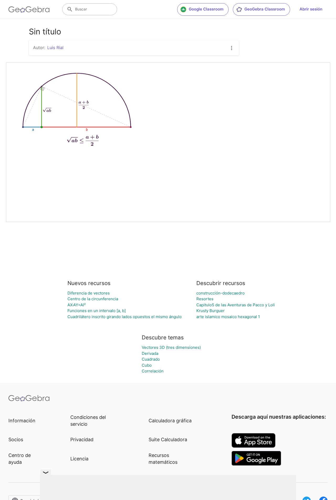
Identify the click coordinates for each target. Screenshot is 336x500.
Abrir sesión (311, 9)
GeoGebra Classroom (264, 9)
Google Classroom (206, 9)
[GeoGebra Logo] (29, 9)
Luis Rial (55, 47)
